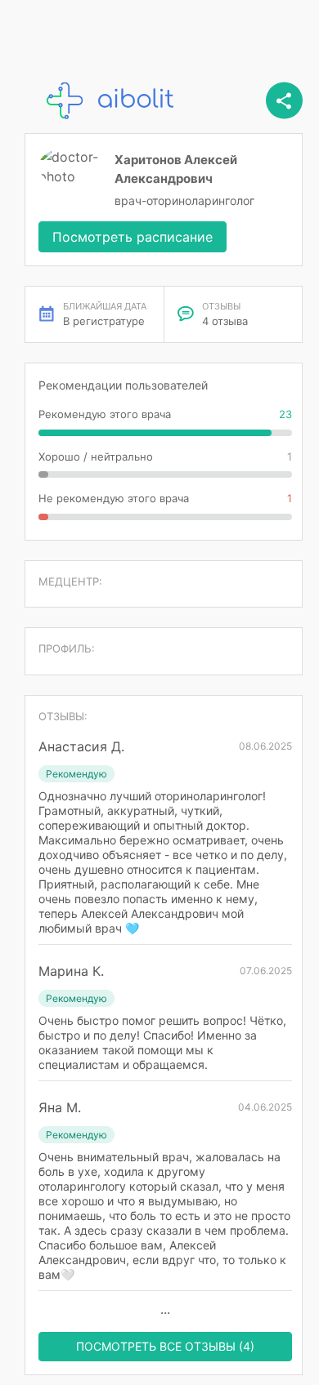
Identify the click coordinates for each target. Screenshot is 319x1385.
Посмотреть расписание (132, 237)
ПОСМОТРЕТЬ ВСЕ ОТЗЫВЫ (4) (165, 1346)
